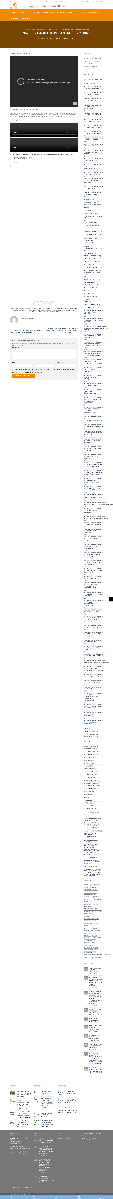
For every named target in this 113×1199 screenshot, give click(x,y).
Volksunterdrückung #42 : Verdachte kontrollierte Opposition (93, 602)
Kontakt (61, 1)
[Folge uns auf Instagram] (15, 1152)
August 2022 (89, 789)
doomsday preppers (91, 904)
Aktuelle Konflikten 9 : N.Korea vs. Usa (93, 193)
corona (87, 899)
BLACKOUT (88, 199)
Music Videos (93, 12)
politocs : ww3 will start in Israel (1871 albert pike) (95, 1046)
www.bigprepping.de (91, 950)
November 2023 (90, 746)
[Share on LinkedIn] (47, 302)
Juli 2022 (87, 791)
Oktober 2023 (89, 749)
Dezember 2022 (90, 777)
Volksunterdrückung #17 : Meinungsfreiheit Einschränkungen (93, 472)
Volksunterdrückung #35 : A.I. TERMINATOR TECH (93, 538)
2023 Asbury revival (91, 889)
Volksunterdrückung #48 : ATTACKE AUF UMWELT (93, 647)
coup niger (67, 310)
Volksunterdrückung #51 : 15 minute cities (93, 675)
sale (68, 1138)
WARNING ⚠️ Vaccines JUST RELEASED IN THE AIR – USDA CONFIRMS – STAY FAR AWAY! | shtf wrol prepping (95, 1058)
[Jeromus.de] (15, 6)
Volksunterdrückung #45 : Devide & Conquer (93, 626)
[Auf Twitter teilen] (37, 302)
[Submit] (38, 6)
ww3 (57, 311)
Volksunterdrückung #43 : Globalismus (93, 610)
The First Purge (90, 307)
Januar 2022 (89, 808)
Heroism (63, 29)
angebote (61, 1138)
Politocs (76, 12)
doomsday (88, 901)
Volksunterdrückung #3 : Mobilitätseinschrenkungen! (96, 517)
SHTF (86, 302)
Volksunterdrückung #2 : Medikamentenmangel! (93, 496)
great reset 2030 (90, 261)
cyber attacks (90, 222)
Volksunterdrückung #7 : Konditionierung (93, 681)
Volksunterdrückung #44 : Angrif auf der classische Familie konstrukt (93, 618)
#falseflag (88, 83)
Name (14, 362)
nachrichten (41, 311)
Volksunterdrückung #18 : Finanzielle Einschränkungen (93, 480)
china (96, 897)
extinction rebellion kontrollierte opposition (93, 240)
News (55, 1)
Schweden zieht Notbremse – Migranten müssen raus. (95, 1011)
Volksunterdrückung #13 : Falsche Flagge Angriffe (93, 440)
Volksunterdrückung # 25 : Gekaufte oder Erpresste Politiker (93, 353)
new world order (90, 928)
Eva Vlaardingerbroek (93, 234)
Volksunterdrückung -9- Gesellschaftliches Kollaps (93, 320)
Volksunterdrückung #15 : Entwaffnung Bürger (93, 456)
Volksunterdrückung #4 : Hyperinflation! (93, 577)
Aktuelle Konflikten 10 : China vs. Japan (93, 93)
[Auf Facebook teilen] (34, 302)
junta (74, 310)
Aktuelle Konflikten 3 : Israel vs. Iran (93, 145)
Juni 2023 (87, 760)
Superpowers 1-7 (91, 305)
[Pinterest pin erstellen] (44, 302)
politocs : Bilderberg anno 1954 (93, 1020)
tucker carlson (90, 940)
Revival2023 (14, 12)
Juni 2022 (87, 794)
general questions (92, 256)
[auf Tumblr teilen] (50, 302)
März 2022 (88, 803)
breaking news (58, 310)
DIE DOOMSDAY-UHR (23, 158)
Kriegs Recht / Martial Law (93, 273)
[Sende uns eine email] (21, 1152)
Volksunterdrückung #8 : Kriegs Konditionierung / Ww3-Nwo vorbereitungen (93, 696)
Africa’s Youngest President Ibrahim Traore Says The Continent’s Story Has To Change (61, 331)
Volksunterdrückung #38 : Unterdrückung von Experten (93, 562)
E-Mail (37, 362)
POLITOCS (87, 290)
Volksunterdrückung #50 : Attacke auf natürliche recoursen (93, 668)
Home (38, 12)
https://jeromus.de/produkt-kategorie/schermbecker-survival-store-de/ (41, 154)
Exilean (87, 858)
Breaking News (90, 205)
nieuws (49, 311)
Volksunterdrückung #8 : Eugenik (93, 687)
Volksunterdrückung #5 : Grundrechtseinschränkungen (97, 661)
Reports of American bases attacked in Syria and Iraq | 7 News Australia (95, 981)
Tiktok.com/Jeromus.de (92, 938)
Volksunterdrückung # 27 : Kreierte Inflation (93, 369)
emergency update (91, 231)
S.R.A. (86, 299)
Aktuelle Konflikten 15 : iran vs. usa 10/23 (93, 132)
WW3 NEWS (88, 737)
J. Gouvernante (69, 38)
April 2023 (88, 766)
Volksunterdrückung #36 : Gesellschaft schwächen (93, 546)
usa (92, 942)
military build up (90, 921)
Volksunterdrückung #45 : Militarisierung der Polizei (93, 633)
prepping (87, 935)
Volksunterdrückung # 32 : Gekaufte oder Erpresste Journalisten (93, 409)
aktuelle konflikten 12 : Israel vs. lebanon (93, 114)
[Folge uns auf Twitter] (18, 1152)
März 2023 (88, 769)
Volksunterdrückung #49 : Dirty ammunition (93, 655)
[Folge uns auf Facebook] (11, 1152)
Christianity (89, 213)
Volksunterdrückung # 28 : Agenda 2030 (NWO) (93, 377)
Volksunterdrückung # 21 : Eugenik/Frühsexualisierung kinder (96, 327)
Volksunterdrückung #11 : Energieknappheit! (93, 425)
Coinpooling (54, 12)
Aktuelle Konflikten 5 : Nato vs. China (93, 159)
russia (94, 935)
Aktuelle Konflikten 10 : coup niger (35, 29)
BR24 (12, 53)
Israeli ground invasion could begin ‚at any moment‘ (92, 860)
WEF (85, 728)
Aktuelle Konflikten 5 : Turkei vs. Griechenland (93, 166)
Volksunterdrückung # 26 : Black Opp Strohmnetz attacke (93, 361)
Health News (89, 867)
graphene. (92, 913)
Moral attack (90, 279)
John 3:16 (32, 12)
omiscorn (92, 933)
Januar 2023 (89, 774)
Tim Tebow (23, 12)
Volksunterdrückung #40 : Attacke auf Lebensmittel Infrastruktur (93, 585)
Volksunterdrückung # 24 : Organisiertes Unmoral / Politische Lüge (93, 344)
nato (97, 923)
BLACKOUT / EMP (90, 202)
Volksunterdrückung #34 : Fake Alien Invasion (93, 530)
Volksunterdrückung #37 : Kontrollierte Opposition (93, 554)
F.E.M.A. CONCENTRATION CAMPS (93, 247)
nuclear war (95, 930)
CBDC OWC (88, 210)
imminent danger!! (91, 267)
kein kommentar (91, 270)
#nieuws (93, 887)
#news (86, 887)
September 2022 (90, 786)
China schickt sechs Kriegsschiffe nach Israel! (95, 1037)
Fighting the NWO (91, 253)
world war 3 (88, 947)
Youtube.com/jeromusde (93, 957)
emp (90, 906)
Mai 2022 (87, 797)
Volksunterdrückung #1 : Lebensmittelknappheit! (94, 418)
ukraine (87, 942)
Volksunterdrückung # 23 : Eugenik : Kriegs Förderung (93, 335)
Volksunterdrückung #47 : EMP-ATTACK (93, 640)
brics (86, 207)
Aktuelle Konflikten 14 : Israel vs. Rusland (93, 126)
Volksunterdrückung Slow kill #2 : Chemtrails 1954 (93, 714)
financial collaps (90, 909)
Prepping (63, 12)
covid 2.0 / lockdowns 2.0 (93, 217)
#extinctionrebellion (93, 79)
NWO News (78, 29)
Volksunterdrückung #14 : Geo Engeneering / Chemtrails (93, 448)
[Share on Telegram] (53, 302)
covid (94, 899)
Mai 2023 (87, 763)
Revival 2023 (89, 296)
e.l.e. (85, 906)
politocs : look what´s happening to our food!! (95, 970)
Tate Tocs (84, 12)
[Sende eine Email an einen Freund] (41, 302)
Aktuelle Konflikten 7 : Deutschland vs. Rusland (93, 180)
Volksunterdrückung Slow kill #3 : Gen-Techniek (93, 722)
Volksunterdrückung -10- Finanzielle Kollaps (93, 312)
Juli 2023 (87, 757)
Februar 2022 (89, 806)
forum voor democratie (93, 911)
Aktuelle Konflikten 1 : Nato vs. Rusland (93, 87)
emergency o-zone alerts (92, 226)
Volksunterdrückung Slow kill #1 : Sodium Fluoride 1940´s (93, 706)
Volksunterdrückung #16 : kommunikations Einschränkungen (93, 464)
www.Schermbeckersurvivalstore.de (97, 954)
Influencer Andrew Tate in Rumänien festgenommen (93, 833)
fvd (85, 913)
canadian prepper (90, 894)
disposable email (91, 818)
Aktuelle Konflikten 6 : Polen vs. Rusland (93, 173)
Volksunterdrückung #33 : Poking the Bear (93, 523)
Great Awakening (53, 29)
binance (87, 831)
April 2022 (88, 800)
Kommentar (17, 347)
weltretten (88, 945)
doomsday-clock (27, 18)
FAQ (66, 1)
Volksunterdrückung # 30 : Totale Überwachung (93, 391)
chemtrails (88, 897)
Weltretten (89, 731)
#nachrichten (96, 884)
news (86, 926)
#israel (86, 884)
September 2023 (90, 752)
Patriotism (86, 29)
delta (99, 899)
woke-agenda (89, 734)
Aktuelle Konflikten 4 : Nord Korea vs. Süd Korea (93, 152)
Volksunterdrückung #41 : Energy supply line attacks (93, 594)
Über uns (49, 1)
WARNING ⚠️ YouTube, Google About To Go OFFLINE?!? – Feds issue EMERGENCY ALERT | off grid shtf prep (93, 872)
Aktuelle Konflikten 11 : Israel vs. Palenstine (93, 106)
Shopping (44, 12)
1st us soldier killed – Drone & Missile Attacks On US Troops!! (96, 1070)
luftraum (32, 311)
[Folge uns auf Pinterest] (24, 1152)
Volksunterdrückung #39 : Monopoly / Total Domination (93, 570)
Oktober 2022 (89, 783)
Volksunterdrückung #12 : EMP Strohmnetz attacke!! (93, 432)
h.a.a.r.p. (87, 916)
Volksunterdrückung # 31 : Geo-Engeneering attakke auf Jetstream (93, 400)
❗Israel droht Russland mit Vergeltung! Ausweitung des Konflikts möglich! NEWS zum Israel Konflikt (92, 849)
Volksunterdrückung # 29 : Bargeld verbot (93, 384)
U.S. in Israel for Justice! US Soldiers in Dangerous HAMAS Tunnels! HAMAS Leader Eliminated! (93, 824)
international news (91, 918)
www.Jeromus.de (90, 952)
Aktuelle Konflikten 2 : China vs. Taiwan (93, 138)
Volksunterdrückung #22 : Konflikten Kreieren (93, 510)
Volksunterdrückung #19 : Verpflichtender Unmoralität (93, 488)
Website (60, 362)
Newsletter (15, 18)
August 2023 (89, 754)
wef (97, 942)
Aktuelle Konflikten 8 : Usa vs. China (93, 187)
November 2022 (90, 780)
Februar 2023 (89, 771)
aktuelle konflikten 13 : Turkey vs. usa (93, 120)
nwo (53, 311)
